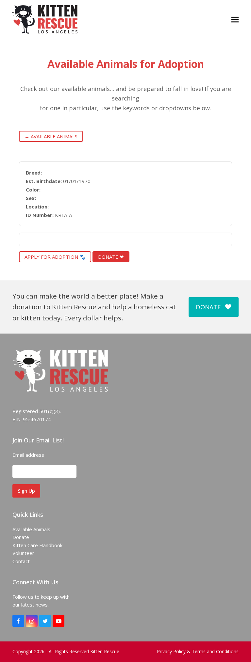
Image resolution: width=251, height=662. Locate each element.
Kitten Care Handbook (37, 545)
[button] (235, 19)
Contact (21, 561)
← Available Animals (51, 136)
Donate (20, 537)
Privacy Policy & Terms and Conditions (198, 651)
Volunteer (23, 553)
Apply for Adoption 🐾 (55, 257)
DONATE (208, 307)
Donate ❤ (111, 257)
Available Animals (31, 529)
